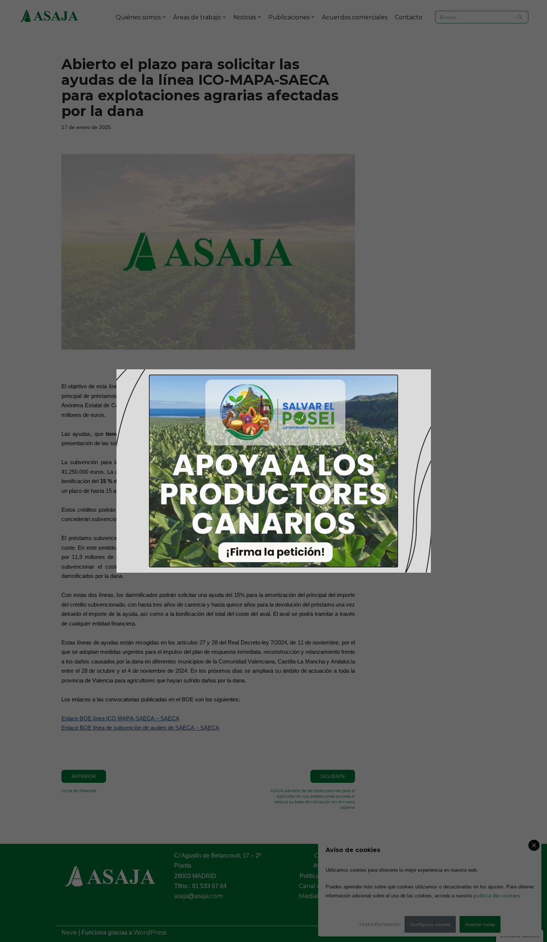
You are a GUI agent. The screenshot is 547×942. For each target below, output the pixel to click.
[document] (273, 471)
